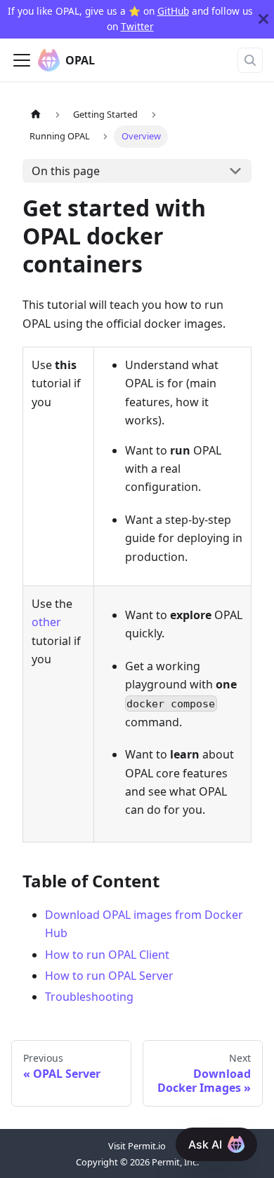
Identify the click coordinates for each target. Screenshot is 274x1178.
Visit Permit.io (137, 1145)
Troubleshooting (89, 996)
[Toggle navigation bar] (21, 60)
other (46, 622)
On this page (66, 171)
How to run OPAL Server (109, 975)
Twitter (137, 26)
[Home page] (35, 114)
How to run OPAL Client (107, 954)
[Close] (263, 19)
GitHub (173, 11)
